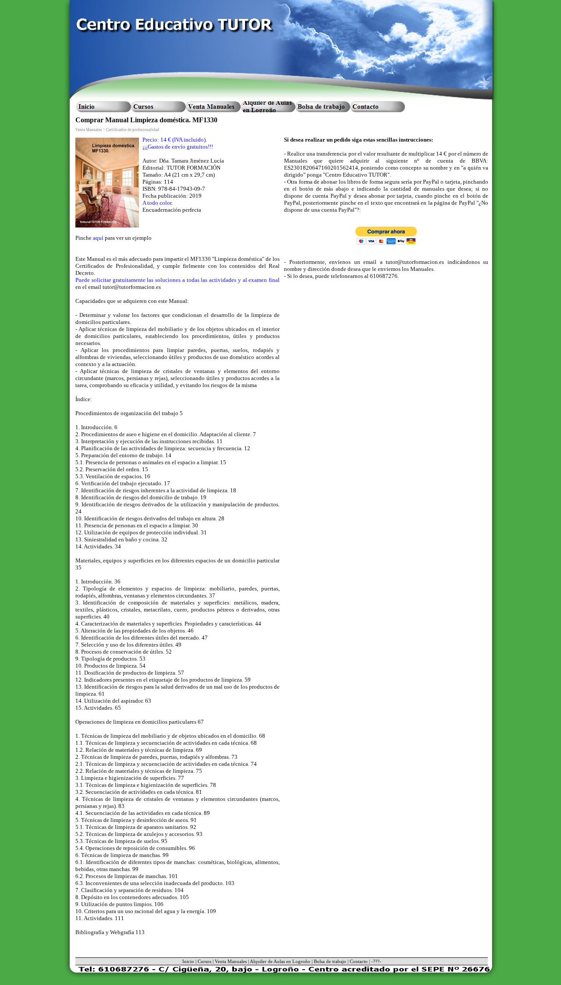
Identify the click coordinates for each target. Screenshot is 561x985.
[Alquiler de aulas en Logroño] (268, 106)
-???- (376, 961)
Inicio (188, 961)
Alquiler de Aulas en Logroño (280, 961)
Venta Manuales (231, 961)
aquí (98, 238)
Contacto (359, 961)
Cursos (204, 961)
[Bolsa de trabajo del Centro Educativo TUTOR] (322, 106)
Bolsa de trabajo (330, 961)
